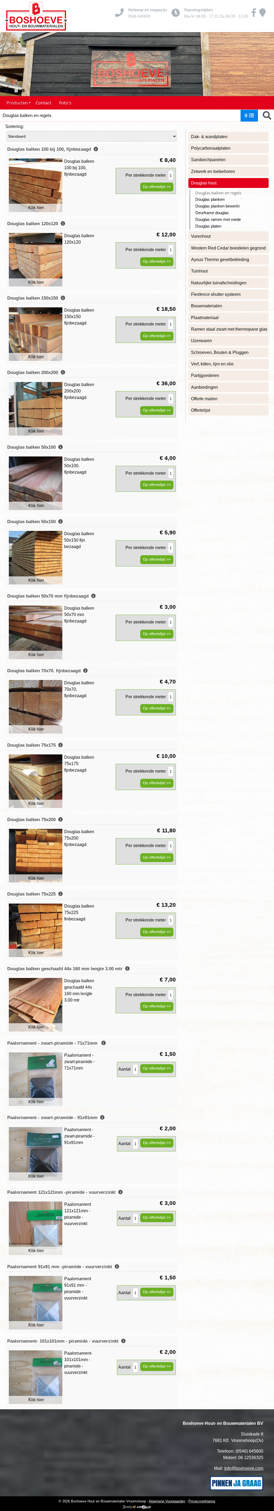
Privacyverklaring (201, 1501)
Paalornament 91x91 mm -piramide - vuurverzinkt (61, 1266)
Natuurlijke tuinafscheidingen (218, 283)
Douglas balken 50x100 (32, 447)
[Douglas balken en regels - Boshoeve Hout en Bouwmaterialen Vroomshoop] (36, 16)
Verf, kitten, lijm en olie (212, 364)
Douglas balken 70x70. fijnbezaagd (45, 670)
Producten (17, 103)
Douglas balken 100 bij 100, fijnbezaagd (50, 149)
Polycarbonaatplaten (210, 148)
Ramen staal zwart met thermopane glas (229, 329)
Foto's (65, 103)
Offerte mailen (204, 398)
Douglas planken (209, 199)
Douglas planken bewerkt (217, 206)
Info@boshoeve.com (243, 1468)
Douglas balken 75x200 (32, 819)
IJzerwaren (201, 340)
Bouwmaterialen (206, 306)
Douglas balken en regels (218, 192)
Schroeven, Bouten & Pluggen (220, 352)
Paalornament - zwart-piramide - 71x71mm (54, 1043)
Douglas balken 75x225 (32, 894)
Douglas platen (208, 226)
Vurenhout (201, 236)
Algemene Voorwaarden (167, 1501)
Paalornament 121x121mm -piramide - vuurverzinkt (62, 1192)
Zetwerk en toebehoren (213, 171)
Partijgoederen (205, 375)
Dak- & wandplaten (209, 136)
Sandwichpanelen (208, 159)
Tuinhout (199, 271)
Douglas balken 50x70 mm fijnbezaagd (49, 596)
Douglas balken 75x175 (32, 745)
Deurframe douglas (212, 213)
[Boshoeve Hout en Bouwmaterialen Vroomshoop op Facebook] (254, 14)
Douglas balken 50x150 (32, 521)
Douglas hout (203, 183)
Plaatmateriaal (205, 317)
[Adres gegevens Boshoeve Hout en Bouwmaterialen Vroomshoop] (262, 14)
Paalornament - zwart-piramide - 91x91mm (53, 1117)
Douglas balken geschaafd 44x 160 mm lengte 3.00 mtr (66, 968)
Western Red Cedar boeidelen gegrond (228, 248)
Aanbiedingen (204, 387)
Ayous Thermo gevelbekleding (220, 259)
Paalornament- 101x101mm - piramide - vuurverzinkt (64, 1341)
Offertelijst (200, 410)
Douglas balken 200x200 (34, 372)
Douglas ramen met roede (218, 219)
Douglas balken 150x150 (34, 298)
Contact (43, 103)
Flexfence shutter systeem (216, 294)
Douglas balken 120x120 (34, 223)
